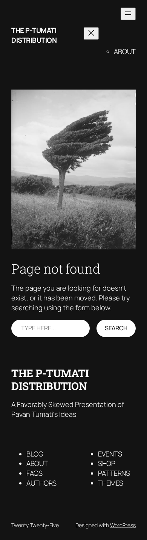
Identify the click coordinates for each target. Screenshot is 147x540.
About (125, 51)
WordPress (123, 525)
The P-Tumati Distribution (34, 35)
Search (116, 328)
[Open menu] (128, 14)
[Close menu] (91, 33)
